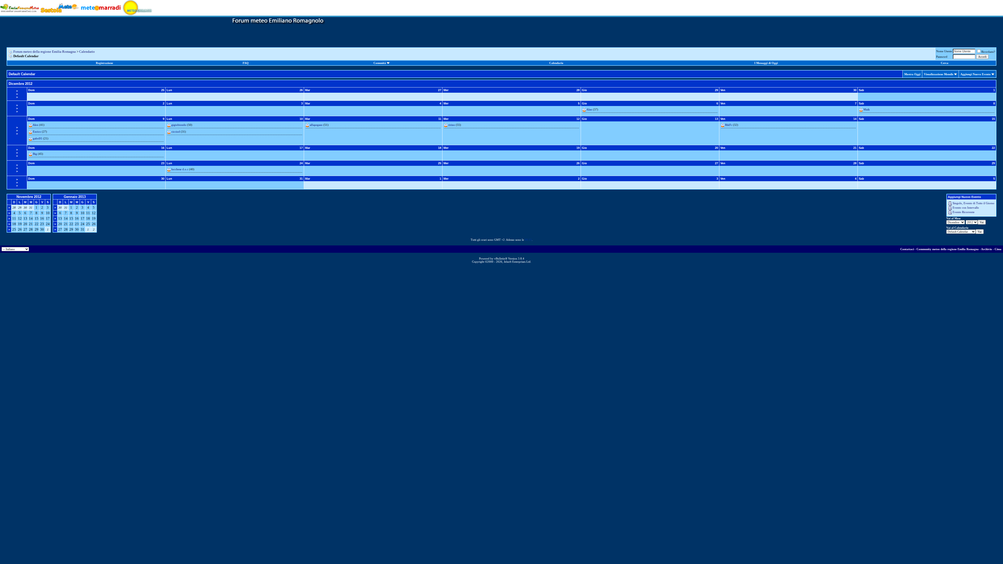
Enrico (37, 131)
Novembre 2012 (28, 197)
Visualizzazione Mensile (938, 74)
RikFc (728, 124)
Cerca (944, 62)
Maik (867, 109)
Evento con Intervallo (966, 207)
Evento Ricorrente (964, 212)
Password (941, 56)
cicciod (175, 131)
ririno (451, 124)
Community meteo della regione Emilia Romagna (948, 249)
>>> (17, 94)
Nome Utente (944, 51)
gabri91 (37, 138)
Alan (589, 109)
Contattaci (907, 249)
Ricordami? (988, 51)
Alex (35, 124)
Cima (998, 249)
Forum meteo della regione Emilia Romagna (44, 52)
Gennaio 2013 (75, 197)
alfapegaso (316, 124)
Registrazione (104, 62)
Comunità (380, 62)
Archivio (986, 249)
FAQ (246, 62)
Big (35, 153)
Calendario (87, 52)
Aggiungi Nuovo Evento (975, 74)
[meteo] (137, 7)
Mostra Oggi (912, 74)
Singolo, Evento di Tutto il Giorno (973, 203)
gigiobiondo (178, 124)
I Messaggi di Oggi (766, 62)
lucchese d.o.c (179, 169)
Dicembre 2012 (20, 84)
